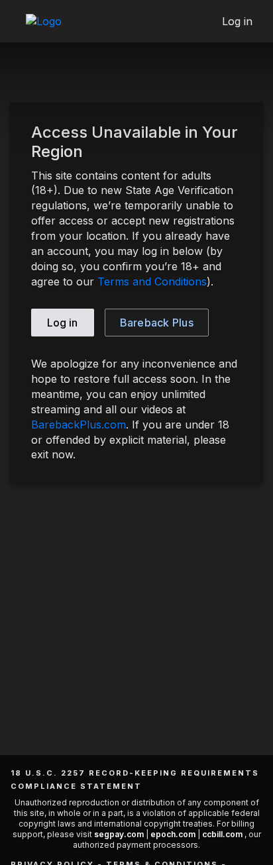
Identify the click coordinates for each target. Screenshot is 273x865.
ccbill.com (222, 834)
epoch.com (172, 834)
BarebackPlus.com (78, 424)
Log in (237, 21)
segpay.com (120, 834)
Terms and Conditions (152, 281)
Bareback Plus (156, 322)
